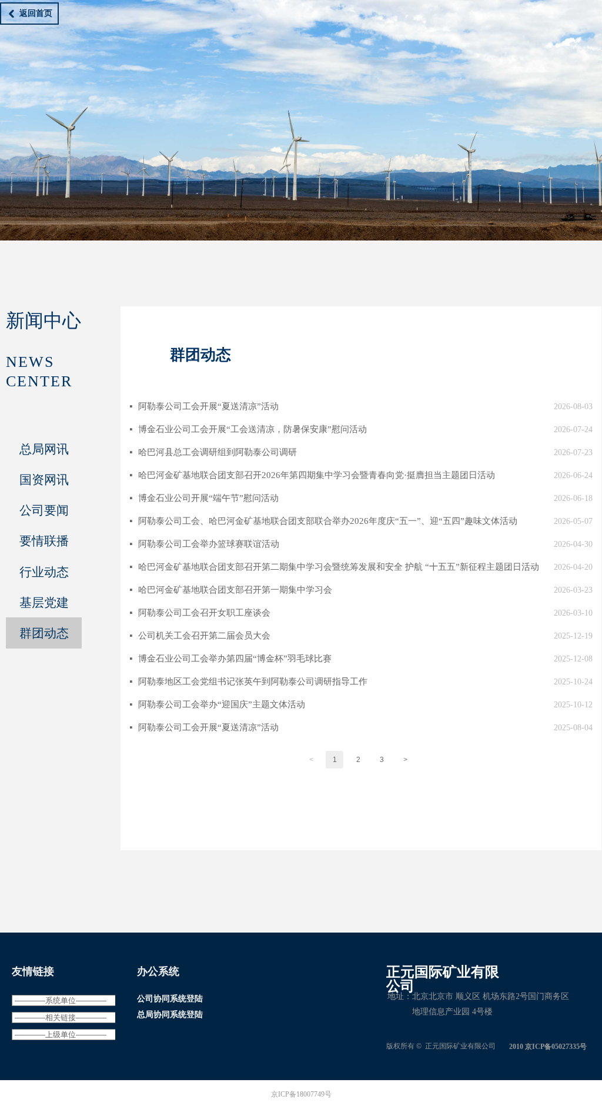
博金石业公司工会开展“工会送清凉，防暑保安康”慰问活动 (252, 429)
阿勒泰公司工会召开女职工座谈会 (204, 612)
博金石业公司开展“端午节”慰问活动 (208, 498)
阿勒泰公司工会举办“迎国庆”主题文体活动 (221, 704)
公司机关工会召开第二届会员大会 (204, 635)
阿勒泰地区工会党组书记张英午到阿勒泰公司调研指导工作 (252, 681)
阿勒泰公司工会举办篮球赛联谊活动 (208, 544)
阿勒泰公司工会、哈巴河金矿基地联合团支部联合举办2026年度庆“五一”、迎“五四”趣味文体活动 (327, 521)
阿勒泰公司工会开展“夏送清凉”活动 (208, 406)
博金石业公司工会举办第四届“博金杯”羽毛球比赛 (235, 658)
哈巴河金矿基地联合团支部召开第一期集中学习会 (235, 589)
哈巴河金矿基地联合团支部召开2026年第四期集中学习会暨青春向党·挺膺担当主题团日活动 (316, 475)
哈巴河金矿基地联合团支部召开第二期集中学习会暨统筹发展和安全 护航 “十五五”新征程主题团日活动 (338, 567)
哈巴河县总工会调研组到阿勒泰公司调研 (217, 452)
